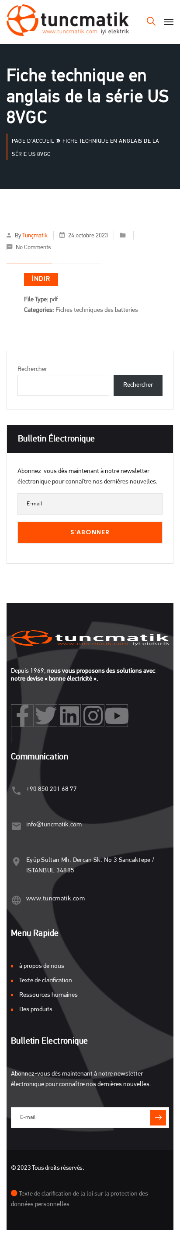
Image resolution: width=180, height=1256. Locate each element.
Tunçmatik (35, 236)
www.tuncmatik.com (55, 899)
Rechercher (32, 369)
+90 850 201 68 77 (51, 789)
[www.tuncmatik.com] (16, 900)
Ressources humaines (48, 995)
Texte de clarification (45, 980)
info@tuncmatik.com (54, 825)
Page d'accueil (33, 141)
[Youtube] (117, 715)
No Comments (33, 247)
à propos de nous (41, 966)
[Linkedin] (70, 715)
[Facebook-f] (22, 715)
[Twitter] (46, 715)
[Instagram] (93, 715)
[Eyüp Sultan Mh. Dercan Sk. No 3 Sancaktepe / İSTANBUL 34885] (16, 861)
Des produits (35, 1009)
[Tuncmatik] (68, 21)
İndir (41, 279)
